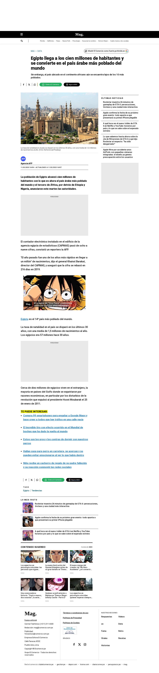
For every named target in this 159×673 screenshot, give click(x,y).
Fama (103, 631)
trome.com (85, 664)
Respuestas (106, 616)
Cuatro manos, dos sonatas (119, 41)
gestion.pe (61, 664)
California (50, 41)
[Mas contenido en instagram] (85, 644)
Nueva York (66, 41)
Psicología (76, 41)
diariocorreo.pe (98, 664)
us (102, 624)
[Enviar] (22, 41)
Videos (121, 616)
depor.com (72, 664)
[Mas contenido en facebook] (74, 644)
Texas (58, 41)
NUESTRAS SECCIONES (109, 613)
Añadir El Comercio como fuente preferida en (106, 51)
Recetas (122, 638)
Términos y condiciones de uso (75, 613)
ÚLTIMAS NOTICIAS (112, 98)
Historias (105, 645)
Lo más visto (29, 500)
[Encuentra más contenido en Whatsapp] (35, 84)
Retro (120, 631)
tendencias (37, 490)
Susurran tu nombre (89, 41)
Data (120, 624)
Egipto (26, 490)
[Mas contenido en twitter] (79, 644)
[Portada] (31, 618)
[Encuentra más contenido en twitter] (29, 84)
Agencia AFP (26, 163)
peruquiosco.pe (114, 664)
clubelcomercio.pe (46, 664)
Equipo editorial (31, 620)
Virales (104, 638)
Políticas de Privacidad (72, 618)
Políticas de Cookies (71, 623)
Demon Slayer (103, 41)
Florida (42, 41)
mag (125, 664)
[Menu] (22, 34)
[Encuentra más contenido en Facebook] (23, 84)
